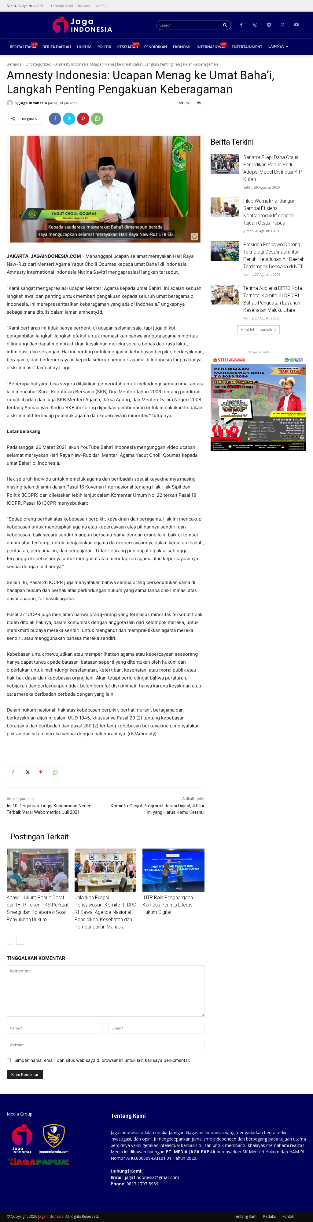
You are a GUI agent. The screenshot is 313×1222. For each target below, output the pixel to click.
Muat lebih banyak (256, 329)
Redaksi (270, 1216)
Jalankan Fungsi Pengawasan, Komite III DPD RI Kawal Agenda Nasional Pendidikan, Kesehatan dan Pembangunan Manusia (105, 912)
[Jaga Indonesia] (11, 103)
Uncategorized (38, 64)
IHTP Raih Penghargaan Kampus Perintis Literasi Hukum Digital (167, 905)
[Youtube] (296, 25)
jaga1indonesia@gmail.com (152, 1177)
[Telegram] (268, 25)
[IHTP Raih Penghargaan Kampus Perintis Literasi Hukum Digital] (173, 870)
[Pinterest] (83, 119)
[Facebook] (241, 25)
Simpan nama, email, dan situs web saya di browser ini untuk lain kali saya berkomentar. (102, 1060)
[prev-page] (10, 941)
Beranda (14, 64)
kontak (288, 1216)
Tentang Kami (245, 1216)
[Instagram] (255, 25)
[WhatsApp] (97, 119)
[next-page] (20, 941)
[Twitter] (282, 25)
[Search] (225, 25)
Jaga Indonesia (33, 102)
